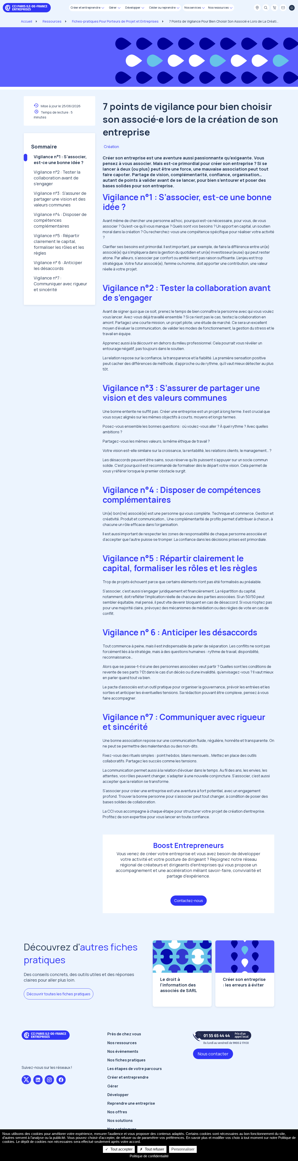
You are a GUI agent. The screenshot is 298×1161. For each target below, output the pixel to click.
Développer (118, 1094)
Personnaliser (182, 1149)
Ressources (52, 21)
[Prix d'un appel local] (222, 1037)
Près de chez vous (124, 1033)
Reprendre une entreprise (131, 1103)
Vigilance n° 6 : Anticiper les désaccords (58, 265)
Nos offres (117, 1111)
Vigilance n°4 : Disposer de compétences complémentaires (60, 220)
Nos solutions (120, 1120)
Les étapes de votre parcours (134, 1068)
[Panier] (274, 8)
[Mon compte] (291, 8)
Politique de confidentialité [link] (149, 1156)
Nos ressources (122, 1042)
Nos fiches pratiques (126, 1060)
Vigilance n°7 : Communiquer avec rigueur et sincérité (60, 283)
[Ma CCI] (257, 8)
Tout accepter (120, 1149)
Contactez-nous (188, 900)
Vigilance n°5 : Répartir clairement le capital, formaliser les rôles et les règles (59, 244)
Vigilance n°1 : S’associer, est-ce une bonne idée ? (60, 159)
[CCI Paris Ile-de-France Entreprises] (27, 7)
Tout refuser (154, 1149)
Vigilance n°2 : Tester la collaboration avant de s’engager (57, 177)
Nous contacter (213, 1054)
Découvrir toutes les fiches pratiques (58, 993)
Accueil (26, 21)
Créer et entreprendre (128, 1077)
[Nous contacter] (283, 8)
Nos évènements (122, 1051)
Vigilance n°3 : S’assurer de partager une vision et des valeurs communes (60, 199)
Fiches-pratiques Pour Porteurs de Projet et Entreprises (115, 21)
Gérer (112, 1086)
